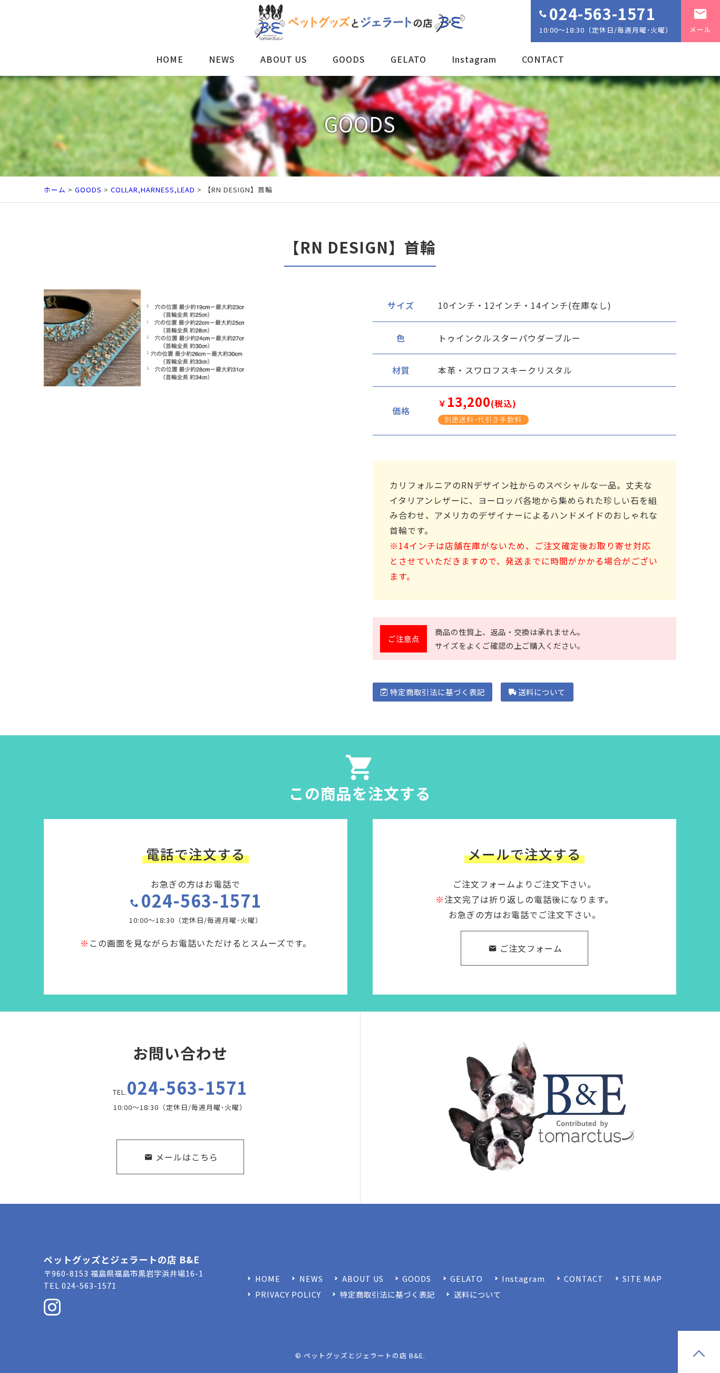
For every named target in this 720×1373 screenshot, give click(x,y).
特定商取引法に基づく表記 (437, 691)
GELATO (408, 59)
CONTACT (543, 59)
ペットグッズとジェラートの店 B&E (363, 1355)
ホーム (55, 189)
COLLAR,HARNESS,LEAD (153, 189)
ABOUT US (283, 59)
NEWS (222, 59)
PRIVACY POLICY (287, 1294)
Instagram (474, 59)
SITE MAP (642, 1278)
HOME (169, 59)
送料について (542, 691)
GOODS (349, 59)
